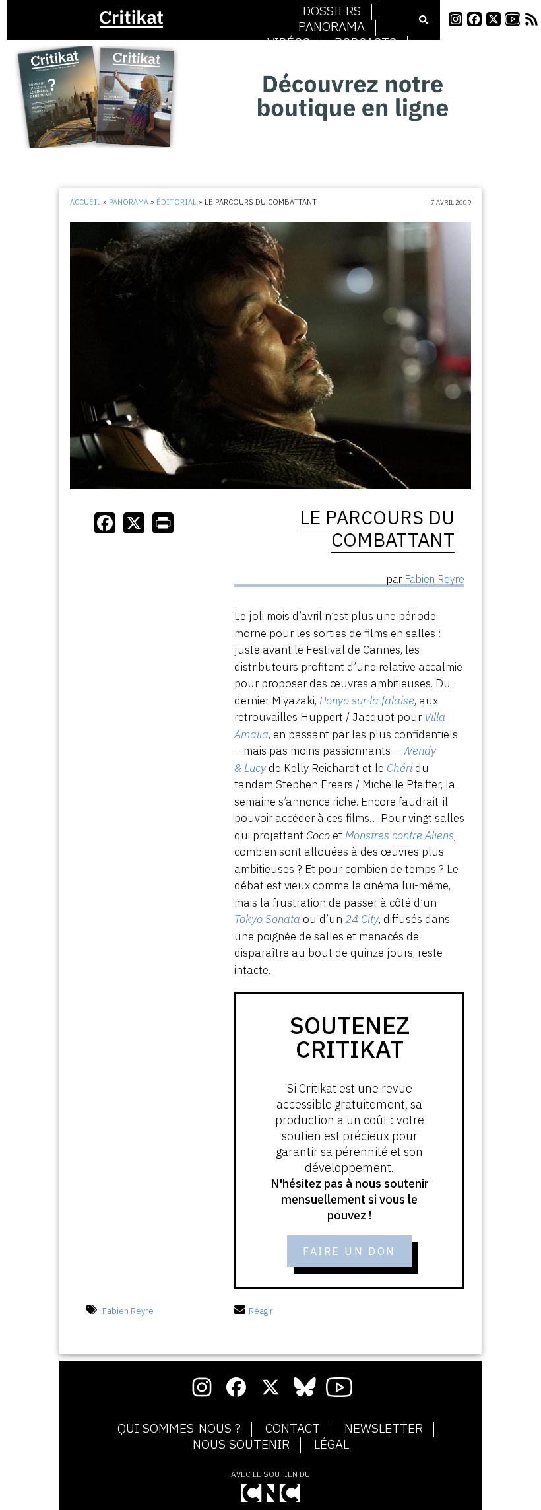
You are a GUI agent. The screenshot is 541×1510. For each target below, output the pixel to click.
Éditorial (176, 202)
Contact (292, 1429)
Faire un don (349, 1251)
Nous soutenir (241, 1444)
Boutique (332, 58)
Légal (331, 1444)
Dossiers (332, 11)
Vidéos (288, 43)
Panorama (331, 27)
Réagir (261, 1311)
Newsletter (383, 1429)
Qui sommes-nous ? (179, 1429)
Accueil (85, 202)
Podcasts (365, 43)
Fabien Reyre (128, 1311)
